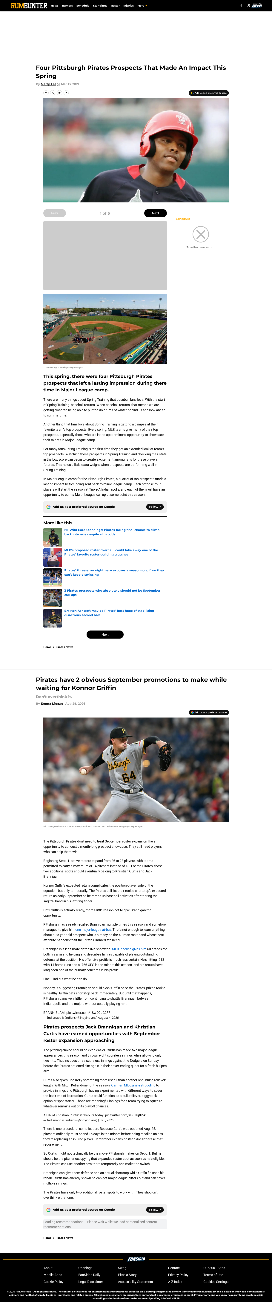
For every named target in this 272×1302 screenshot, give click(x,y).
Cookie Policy (53, 1282)
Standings (100, 5)
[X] (248, 5)
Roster (115, 5)
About (48, 1268)
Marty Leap (50, 84)
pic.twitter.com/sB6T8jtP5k (125, 1115)
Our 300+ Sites (214, 1268)
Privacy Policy (178, 1275)
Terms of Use (213, 1275)
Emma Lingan (52, 703)
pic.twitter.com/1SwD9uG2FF (88, 1013)
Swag (122, 1268)
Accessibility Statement (135, 1282)
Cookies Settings (215, 1282)
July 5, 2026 (105, 1120)
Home (47, 647)
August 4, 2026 (108, 1018)
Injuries (128, 5)
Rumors (67, 5)
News (54, 5)
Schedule (82, 5)
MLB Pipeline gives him (129, 949)
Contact (174, 1268)
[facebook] (241, 5)
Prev (54, 213)
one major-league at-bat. (93, 930)
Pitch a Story (127, 1275)
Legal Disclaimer (90, 1282)
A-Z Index (175, 1282)
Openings (85, 1268)
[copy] (66, 92)
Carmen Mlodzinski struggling (133, 1085)
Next (155, 213)
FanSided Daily (89, 1275)
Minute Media (23, 1291)
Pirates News (64, 647)
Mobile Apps (53, 1275)
